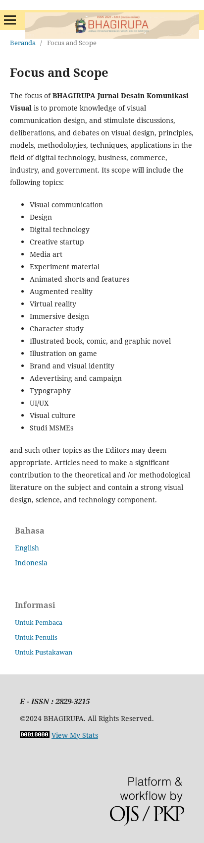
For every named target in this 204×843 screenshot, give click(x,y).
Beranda (23, 42)
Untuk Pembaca (38, 622)
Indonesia (31, 562)
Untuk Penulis (36, 637)
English (27, 547)
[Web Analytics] (35, 735)
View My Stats (74, 735)
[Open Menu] (10, 20)
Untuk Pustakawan (43, 652)
